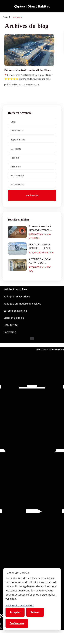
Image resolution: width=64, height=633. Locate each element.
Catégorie (16, 148)
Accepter (15, 612)
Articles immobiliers (15, 289)
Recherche (32, 195)
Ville (13, 121)
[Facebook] (32, 387)
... (50, 78)
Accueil (6, 17)
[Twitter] (32, 450)
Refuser (35, 612)
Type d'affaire (18, 139)
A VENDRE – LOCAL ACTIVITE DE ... (40, 260)
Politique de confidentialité (20, 605)
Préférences (17, 623)
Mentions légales (14, 317)
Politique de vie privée (17, 296)
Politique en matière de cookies (22, 303)
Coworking (10, 332)
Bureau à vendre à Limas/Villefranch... (40, 228)
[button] (32, 338)
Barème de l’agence (15, 310)
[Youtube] (32, 511)
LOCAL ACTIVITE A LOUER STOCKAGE (39, 246)
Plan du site (11, 325)
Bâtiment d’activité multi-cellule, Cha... (27, 70)
